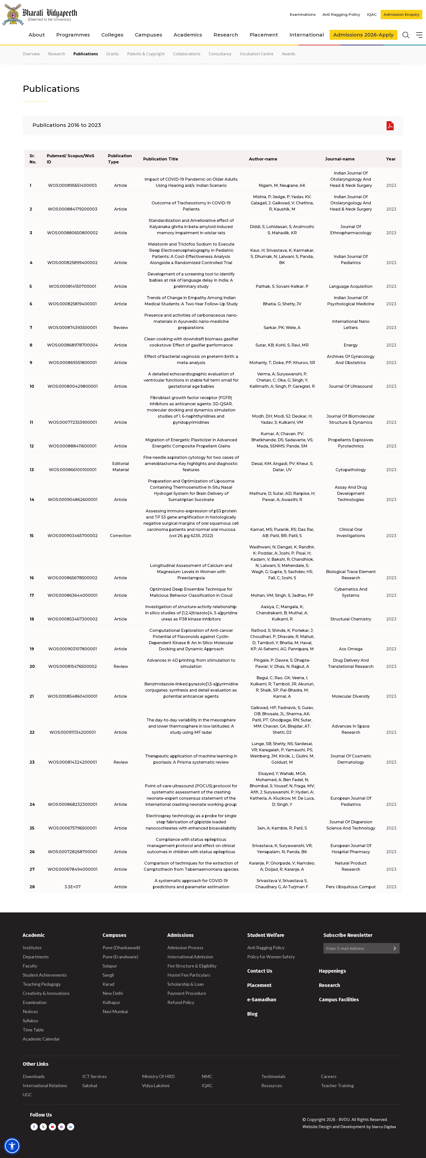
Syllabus (30, 1020)
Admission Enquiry (401, 14)
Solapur (110, 965)
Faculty (30, 965)
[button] (12, 1146)
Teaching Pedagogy (42, 984)
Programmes (73, 35)
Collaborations (186, 54)
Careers (329, 1076)
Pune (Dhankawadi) (121, 947)
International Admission (190, 956)
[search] (405, 35)
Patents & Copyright (146, 54)
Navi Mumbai (115, 1011)
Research (225, 35)
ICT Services (94, 1076)
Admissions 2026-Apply (363, 35)
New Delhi (113, 993)
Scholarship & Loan (185, 984)
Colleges (112, 35)
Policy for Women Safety (271, 956)
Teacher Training (337, 1085)
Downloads (34, 1076)
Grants (112, 54)
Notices (30, 1011)
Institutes (32, 947)
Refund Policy (180, 1002)
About (37, 35)
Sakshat (89, 1085)
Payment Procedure (186, 993)
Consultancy (220, 54)
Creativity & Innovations (46, 993)
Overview (31, 54)
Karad (108, 984)
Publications (85, 54)
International (306, 35)
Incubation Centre (256, 54)
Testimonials (273, 1076)
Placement (263, 35)
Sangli (108, 975)
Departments (36, 956)
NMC (207, 1076)
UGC (27, 1094)
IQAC (372, 14)
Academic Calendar (41, 1039)
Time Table (33, 1029)
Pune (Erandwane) (120, 956)
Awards (288, 54)
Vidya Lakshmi (155, 1085)
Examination (35, 1002)
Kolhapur (111, 1002)
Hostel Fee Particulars (188, 975)
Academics (188, 35)
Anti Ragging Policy (341, 14)
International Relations (45, 1085)
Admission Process (185, 947)
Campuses (148, 35)
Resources (271, 1085)
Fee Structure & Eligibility (191, 965)
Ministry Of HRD (158, 1076)
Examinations (303, 14)
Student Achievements (45, 975)
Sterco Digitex (384, 1126)
